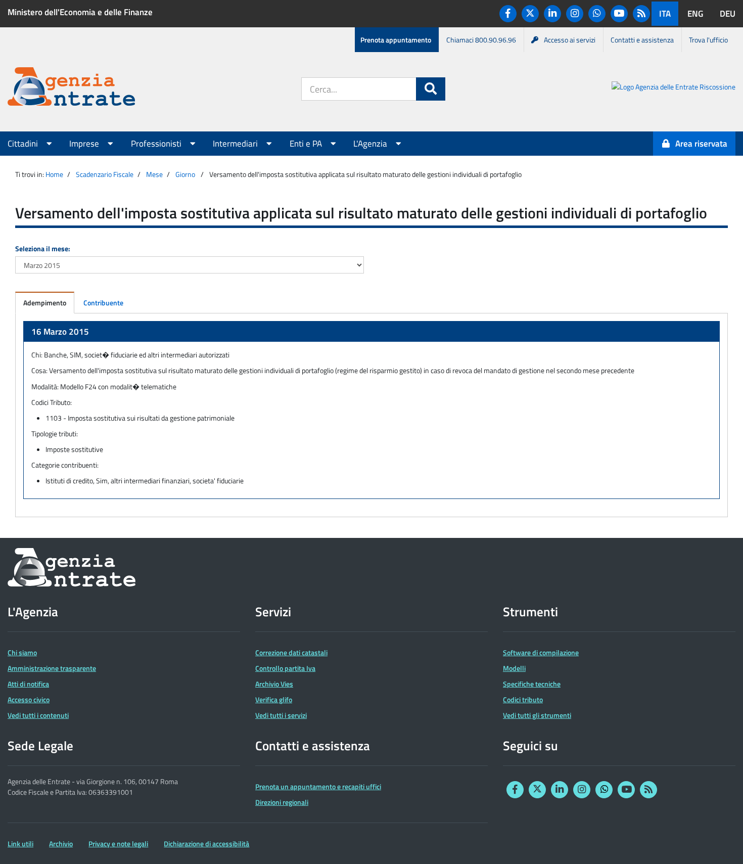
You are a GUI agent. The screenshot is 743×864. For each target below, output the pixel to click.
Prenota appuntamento (395, 39)
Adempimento (44, 302)
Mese (154, 174)
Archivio (61, 843)
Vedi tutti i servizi (281, 715)
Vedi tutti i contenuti (38, 715)
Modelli (514, 668)
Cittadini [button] (24, 143)
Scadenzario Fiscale (104, 174)
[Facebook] (508, 13)
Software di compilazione (541, 652)
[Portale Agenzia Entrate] (71, 88)
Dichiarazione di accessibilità (206, 843)
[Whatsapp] (597, 13)
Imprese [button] (85, 143)
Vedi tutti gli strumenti (537, 715)
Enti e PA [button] (307, 143)
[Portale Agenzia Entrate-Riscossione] (673, 88)
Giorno (185, 174)
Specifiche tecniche (532, 683)
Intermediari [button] (236, 143)
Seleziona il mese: (42, 248)
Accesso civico (29, 699)
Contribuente (103, 302)
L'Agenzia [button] (371, 143)
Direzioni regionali (281, 802)
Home (54, 174)
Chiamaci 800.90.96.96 (481, 39)
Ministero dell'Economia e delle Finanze (80, 12)
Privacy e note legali (118, 843)
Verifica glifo (273, 699)
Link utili (20, 843)
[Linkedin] (552, 13)
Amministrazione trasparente (52, 668)
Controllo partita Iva (285, 668)
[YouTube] (619, 13)
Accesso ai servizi (569, 39)
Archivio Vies (274, 683)
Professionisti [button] (157, 143)
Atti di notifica (28, 683)
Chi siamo (22, 652)
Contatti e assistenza (642, 39)
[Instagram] (574, 13)
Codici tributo (523, 699)
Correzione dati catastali (291, 652)
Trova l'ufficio (708, 39)
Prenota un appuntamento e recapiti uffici (318, 786)
